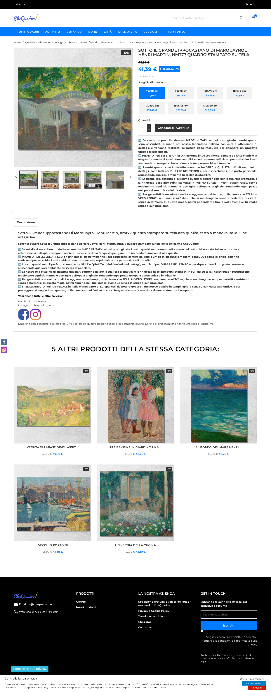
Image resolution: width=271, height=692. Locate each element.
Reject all (257, 687)
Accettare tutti (254, 683)
